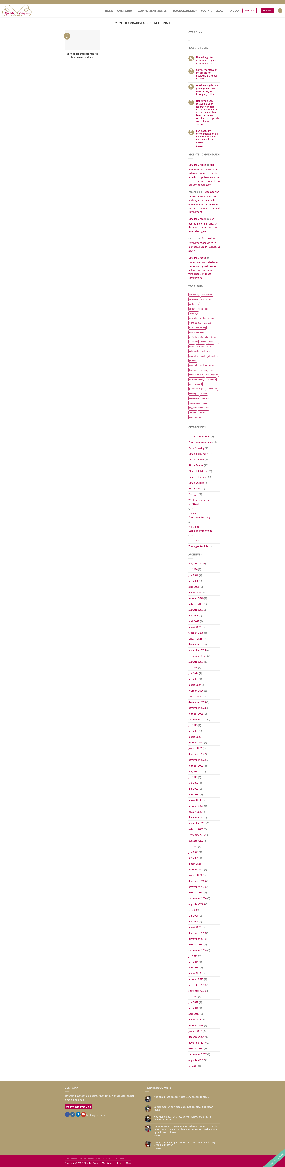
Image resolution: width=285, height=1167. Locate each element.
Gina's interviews (198, 477)
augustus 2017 (196, 1060)
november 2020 (197, 887)
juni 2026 (193, 575)
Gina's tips (194, 488)
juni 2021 (193, 852)
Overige (192, 494)
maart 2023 (194, 736)
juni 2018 (193, 1002)
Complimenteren (196, 332)
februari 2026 (196, 598)
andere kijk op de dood (199, 308)
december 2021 (197, 817)
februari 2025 (196, 632)
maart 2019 (194, 973)
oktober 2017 (195, 1048)
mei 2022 (193, 788)
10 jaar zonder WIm (199, 436)
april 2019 (193, 967)
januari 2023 (195, 748)
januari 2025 (195, 638)
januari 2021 (195, 875)
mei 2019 (193, 962)
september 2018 (197, 990)
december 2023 (197, 702)
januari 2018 (195, 1031)
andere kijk (194, 304)
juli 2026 (193, 569)
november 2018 (197, 985)
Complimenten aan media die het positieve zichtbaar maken (206, 74)
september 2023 (197, 719)
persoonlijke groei (197, 388)
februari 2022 (196, 806)
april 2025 (193, 621)
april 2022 (193, 794)
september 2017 (197, 1054)
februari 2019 (196, 979)
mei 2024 (193, 679)
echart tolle (194, 351)
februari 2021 (196, 869)
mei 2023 (193, 731)
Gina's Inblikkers (197, 471)
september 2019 (197, 950)
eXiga (128, 1163)
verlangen (193, 393)
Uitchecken (118, 1158)
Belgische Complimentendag (201, 318)
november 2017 (197, 1042)
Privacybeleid (87, 1158)
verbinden (212, 388)
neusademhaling (196, 379)
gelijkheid (206, 351)
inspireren (193, 370)
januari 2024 (195, 696)
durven (210, 346)
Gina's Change (196, 459)
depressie (193, 341)
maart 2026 (194, 592)
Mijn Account (103, 1158)
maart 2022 (194, 800)
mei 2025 (193, 615)
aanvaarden (207, 294)
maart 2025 (194, 627)
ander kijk (193, 313)
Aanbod (233, 10)
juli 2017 (193, 1065)
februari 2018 (196, 1025)
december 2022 (197, 754)
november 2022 (197, 760)
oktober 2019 (195, 944)
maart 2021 (194, 863)
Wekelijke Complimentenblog (199, 515)
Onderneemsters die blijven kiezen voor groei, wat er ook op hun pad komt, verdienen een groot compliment (204, 270)
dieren (203, 341)
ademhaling (206, 299)
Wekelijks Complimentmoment (200, 528)
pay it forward (195, 384)
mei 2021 (193, 858)
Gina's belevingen (198, 453)
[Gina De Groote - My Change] (17, 10)
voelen (204, 393)
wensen (205, 398)
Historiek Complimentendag (201, 365)
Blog (219, 10)
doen (191, 346)
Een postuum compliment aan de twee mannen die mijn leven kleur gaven (207, 137)
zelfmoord (203, 412)
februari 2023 (196, 742)
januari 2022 (195, 812)
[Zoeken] (280, 10)
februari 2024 (196, 690)
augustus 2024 (196, 661)
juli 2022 (193, 777)
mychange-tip (212, 374)
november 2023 (197, 708)
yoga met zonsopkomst (199, 407)
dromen (200, 346)
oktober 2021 (195, 829)
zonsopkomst (195, 417)
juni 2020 (193, 915)
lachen (204, 370)
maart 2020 (194, 927)
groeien (192, 360)
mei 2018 (193, 1008)
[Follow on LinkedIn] (78, 1114)
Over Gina (124, 10)
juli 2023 (193, 725)
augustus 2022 (196, 771)
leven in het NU (196, 374)
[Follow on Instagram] (72, 1114)
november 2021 (197, 823)
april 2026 (193, 586)
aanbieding (194, 294)
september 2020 (197, 898)
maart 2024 (194, 684)
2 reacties (204, 124)
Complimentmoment (153, 10)
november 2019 (197, 938)
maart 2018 (194, 1019)
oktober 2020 (195, 892)
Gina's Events (195, 465)
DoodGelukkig (184, 10)
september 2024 (197, 656)
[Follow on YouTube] (83, 1114)
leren (212, 370)
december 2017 (197, 1036)
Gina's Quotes (196, 482)
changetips (208, 323)
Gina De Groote (197, 164)
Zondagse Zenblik (198, 546)
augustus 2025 (196, 609)
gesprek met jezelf (197, 356)
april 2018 (193, 1013)
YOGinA (206, 10)
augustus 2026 (196, 563)
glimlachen (213, 356)
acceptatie (193, 299)
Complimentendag (197, 327)
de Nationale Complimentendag (203, 337)
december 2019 (197, 933)
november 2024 (197, 650)
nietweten (211, 379)
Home (109, 10)
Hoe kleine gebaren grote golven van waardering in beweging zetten (207, 90)
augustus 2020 (196, 904)
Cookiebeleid (71, 1158)
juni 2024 (193, 673)
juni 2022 (193, 783)
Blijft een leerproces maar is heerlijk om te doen (82, 55)
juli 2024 (193, 667)
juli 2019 (193, 956)
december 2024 (197, 644)
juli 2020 (193, 910)
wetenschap (194, 402)
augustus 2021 (196, 840)
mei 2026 (193, 581)
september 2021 (197, 835)
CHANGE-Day (195, 323)
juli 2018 (193, 996)
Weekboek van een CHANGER (199, 501)
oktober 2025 (195, 604)
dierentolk (213, 341)
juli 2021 (193, 846)
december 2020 (197, 881)
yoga (205, 402)
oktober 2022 (195, 765)
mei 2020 (193, 921)
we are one (194, 398)
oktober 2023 (195, 713)
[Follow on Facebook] (67, 1114)
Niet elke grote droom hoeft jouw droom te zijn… (206, 60)
